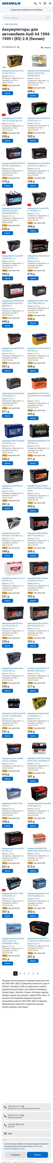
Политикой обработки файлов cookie (23, 1147)
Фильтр (47, 47)
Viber (10, 1133)
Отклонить (15, 1155)
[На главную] (11, 3)
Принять (37, 1155)
